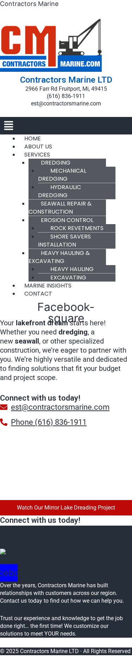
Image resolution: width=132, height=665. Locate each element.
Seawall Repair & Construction (60, 208)
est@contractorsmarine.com (66, 103)
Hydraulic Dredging (59, 191)
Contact (38, 294)
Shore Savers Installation (64, 241)
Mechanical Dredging (62, 175)
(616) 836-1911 (66, 96)
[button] (66, 125)
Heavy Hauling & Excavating (59, 257)
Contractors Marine (29, 3)
